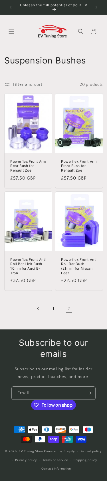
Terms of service (55, 460)
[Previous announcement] (10, 7)
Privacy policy (26, 460)
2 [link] (69, 308)
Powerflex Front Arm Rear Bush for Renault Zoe (28, 165)
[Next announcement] (96, 7)
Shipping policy (85, 460)
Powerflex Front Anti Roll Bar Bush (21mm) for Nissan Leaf (79, 266)
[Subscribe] (89, 393)
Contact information (56, 468)
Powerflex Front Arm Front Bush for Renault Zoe (78, 165)
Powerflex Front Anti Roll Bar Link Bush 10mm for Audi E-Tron (28, 266)
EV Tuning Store (31, 451)
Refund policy (91, 451)
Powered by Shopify (59, 451)
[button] (11, 31)
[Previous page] (38, 308)
